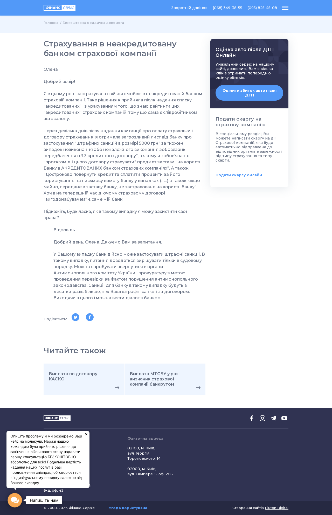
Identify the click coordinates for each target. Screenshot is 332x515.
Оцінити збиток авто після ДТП (249, 93)
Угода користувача (128, 508)
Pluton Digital (276, 508)
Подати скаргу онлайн (239, 175)
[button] (14, 500)
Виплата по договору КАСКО (73, 376)
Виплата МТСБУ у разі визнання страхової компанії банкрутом (154, 379)
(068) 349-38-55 (227, 8)
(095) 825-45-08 (262, 8)
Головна (51, 23)
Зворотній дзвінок (189, 8)
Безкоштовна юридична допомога (93, 23)
